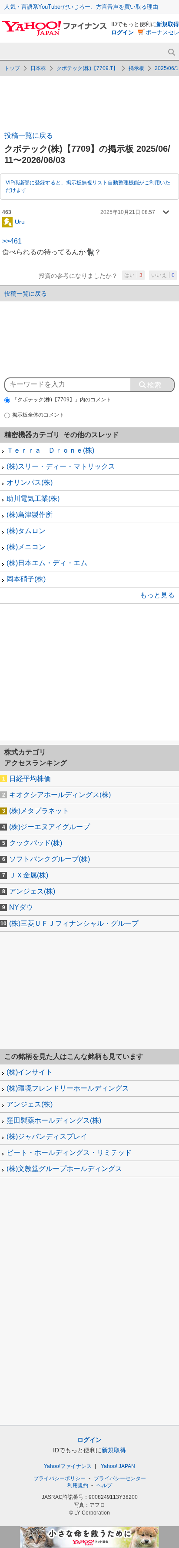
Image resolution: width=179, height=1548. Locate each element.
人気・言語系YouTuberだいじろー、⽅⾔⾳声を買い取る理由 (81, 6)
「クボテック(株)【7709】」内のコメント (61, 400)
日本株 (38, 68)
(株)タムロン (26, 530)
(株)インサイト (30, 1072)
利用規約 (77, 1485)
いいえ (163, 275)
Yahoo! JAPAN (118, 1466)
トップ (12, 68)
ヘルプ (104, 1485)
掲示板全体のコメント (38, 415)
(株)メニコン (26, 546)
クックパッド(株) (35, 843)
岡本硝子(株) (26, 579)
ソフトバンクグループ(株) (49, 859)
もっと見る (157, 595)
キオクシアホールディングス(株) (60, 794)
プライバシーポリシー (59, 1478)
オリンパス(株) (30, 482)
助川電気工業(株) (33, 498)
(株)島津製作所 (30, 514)
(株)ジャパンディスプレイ (47, 1136)
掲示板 (136, 68)
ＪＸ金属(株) (28, 875)
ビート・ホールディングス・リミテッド (69, 1152)
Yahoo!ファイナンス (68, 1466)
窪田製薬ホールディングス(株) (54, 1120)
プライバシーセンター (120, 1478)
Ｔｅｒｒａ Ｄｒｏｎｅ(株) (50, 450)
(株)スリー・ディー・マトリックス (61, 466)
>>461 (12, 241)
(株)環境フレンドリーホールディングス (68, 1088)
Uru (20, 221)
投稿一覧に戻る (28, 135)
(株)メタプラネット (39, 810)
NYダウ (21, 907)
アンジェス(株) (32, 891)
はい (133, 275)
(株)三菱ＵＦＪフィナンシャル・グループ (74, 923)
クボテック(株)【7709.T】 (87, 68)
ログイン (122, 32)
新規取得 (167, 24)
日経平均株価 (30, 778)
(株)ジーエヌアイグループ (49, 827)
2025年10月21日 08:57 (127, 212)
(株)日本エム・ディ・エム (47, 563)
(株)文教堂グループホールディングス (64, 1168)
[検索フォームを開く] (171, 52)
